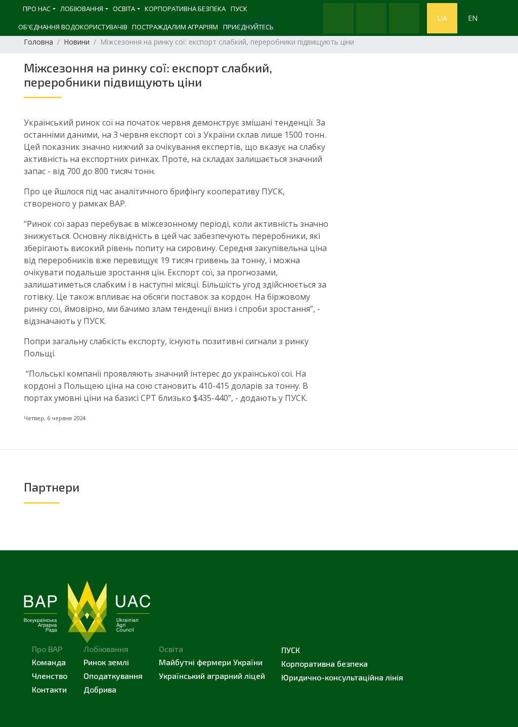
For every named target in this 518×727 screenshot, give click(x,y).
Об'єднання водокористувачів (72, 26)
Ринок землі (106, 662)
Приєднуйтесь (248, 26)
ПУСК (239, 8)
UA (442, 18)
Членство (49, 675)
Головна (38, 42)
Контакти (49, 689)
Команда (49, 662)
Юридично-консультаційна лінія (342, 677)
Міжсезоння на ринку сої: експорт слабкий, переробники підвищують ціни (148, 74)
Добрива (99, 689)
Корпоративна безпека (185, 8)
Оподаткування (113, 675)
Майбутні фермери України (211, 662)
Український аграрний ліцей (212, 675)
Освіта (124, 8)
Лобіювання (81, 8)
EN (473, 18)
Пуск (290, 650)
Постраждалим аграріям (175, 26)
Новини (77, 42)
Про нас (37, 8)
